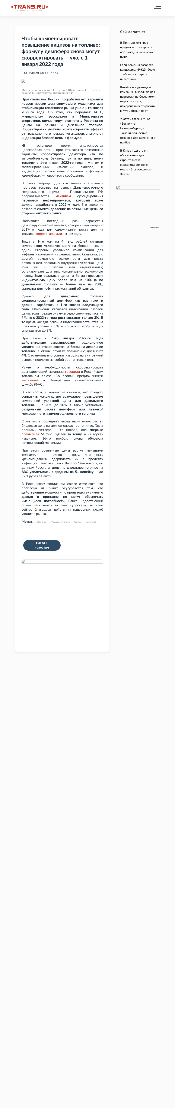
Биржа (78, 522)
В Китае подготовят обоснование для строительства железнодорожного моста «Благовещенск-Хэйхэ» (136, 162)
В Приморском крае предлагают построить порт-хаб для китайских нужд (136, 49)
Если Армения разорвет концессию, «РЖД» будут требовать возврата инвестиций (137, 72)
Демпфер (91, 522)
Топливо (42, 522)
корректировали (49, 234)
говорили (72, 371)
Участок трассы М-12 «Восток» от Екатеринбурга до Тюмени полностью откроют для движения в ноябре (137, 131)
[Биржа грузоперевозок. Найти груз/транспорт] (29, 8)
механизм (63, 196)
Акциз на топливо (61, 522)
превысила (30, 434)
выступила (30, 380)
